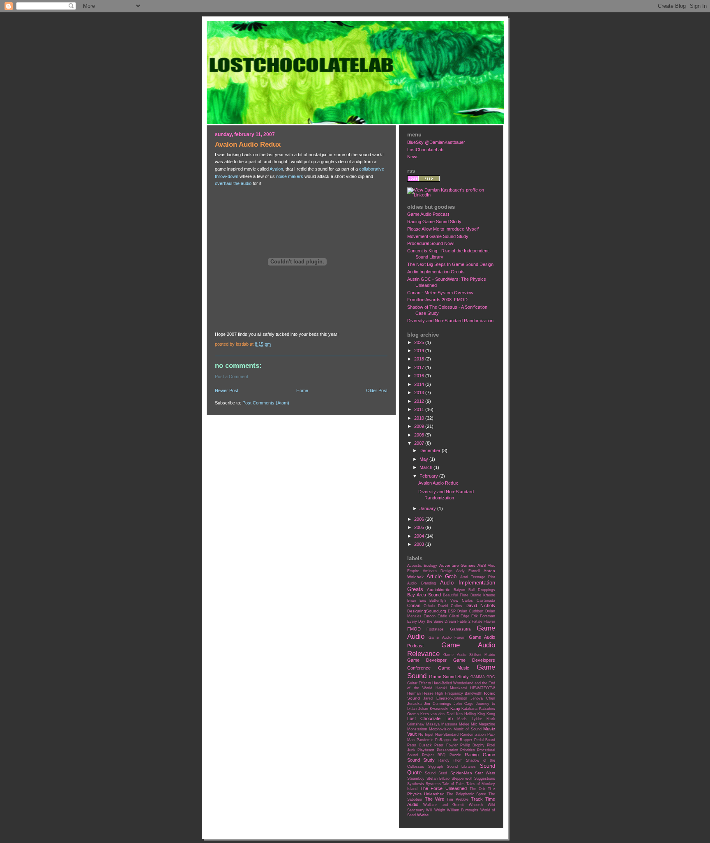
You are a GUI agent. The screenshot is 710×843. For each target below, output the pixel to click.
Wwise (423, 815)
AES (481, 565)
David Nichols (480, 605)
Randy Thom (450, 760)
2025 (419, 342)
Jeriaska (414, 704)
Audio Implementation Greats (436, 271)
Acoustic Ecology (422, 566)
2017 (419, 367)
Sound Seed (436, 773)
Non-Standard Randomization (460, 734)
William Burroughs (462, 810)
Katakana (469, 709)
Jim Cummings (437, 704)
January (428, 508)
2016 (419, 375)
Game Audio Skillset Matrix (469, 655)
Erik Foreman (483, 616)
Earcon (430, 616)
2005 (419, 527)
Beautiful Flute (455, 595)
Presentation (447, 750)
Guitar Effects (419, 683)
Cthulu (429, 606)
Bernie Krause (482, 595)
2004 (419, 536)
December (431, 450)
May (424, 459)
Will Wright (435, 810)
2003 (419, 544)
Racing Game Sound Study (434, 221)
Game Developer (427, 660)
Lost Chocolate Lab (430, 718)
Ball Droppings (481, 590)
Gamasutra (460, 629)
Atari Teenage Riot (477, 577)
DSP (452, 611)
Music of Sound (468, 729)
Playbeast (425, 750)
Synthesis (415, 784)
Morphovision (440, 729)
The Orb (477, 789)
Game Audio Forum (447, 637)
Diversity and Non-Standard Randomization (450, 320)
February (429, 475)
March (426, 467)
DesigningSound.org (426, 611)
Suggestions (484, 778)
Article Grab (441, 576)
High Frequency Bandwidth (458, 693)
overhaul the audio (233, 183)
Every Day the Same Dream (431, 621)
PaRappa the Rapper (453, 740)
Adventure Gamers (457, 565)
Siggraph (435, 766)
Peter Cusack (419, 745)
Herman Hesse (420, 693)
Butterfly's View (444, 600)
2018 (419, 358)
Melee (464, 724)
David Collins (450, 606)
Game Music (454, 667)
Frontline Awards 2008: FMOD (437, 299)
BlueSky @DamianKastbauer (436, 142)
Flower (489, 621)
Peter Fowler (445, 745)
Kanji (455, 708)
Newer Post (226, 390)
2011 (419, 409)
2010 (419, 418)
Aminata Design (437, 571)
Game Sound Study (449, 676)
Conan (413, 605)
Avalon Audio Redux (438, 482)
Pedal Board (485, 740)
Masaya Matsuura (441, 724)
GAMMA (477, 677)
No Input (425, 734)
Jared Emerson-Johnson (445, 698)
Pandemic (425, 740)
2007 (419, 443)
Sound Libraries (461, 766)
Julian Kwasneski (433, 709)
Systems (433, 784)
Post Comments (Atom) (265, 402)
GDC (490, 677)
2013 (419, 392)
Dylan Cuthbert (470, 611)
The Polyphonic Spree (466, 794)
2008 (419, 434)
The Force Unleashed (443, 788)
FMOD (414, 628)
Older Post (376, 390)
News (413, 156)
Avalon (276, 168)
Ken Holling (466, 714)
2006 (419, 519)
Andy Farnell (468, 571)
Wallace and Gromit (443, 805)
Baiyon (459, 590)
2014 (419, 384)
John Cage (463, 704)
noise (281, 176)
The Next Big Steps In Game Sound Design (450, 264)
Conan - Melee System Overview (440, 292)
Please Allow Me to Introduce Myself (443, 228)
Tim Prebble (457, 799)
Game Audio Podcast (428, 214)
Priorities (467, 750)
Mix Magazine (483, 724)
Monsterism (417, 729)
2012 (419, 401)
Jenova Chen (482, 698)
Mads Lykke (469, 719)
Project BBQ (434, 755)
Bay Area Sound (424, 594)
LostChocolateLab (425, 149)
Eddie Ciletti (448, 616)
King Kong (486, 714)
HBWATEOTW (482, 688)
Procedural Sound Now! (430, 243)
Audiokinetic (438, 589)
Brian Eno (416, 600)
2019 (419, 350)
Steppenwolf (462, 778)
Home (302, 390)
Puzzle (455, 755)
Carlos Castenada (478, 600)
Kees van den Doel (437, 714)
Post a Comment (231, 376)
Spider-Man (461, 773)
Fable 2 (463, 621)
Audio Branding (421, 583)
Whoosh (476, 805)
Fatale (477, 621)
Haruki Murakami (451, 688)
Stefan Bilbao (438, 778)
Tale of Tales (453, 784)
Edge (465, 616)
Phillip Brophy (472, 745)
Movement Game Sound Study (437, 236)
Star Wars (485, 773)
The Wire (434, 799)
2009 (419, 426)
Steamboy (415, 778)
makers (295, 176)
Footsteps (435, 629)
